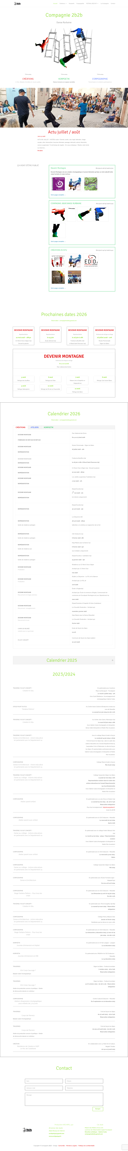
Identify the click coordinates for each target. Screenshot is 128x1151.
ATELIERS (35, 427)
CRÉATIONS (20, 427)
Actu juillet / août (64, 132)
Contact (113, 3)
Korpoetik (71, 3)
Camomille (61, 1145)
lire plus (40, 150)
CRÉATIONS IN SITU (59, 250)
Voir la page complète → (58, 195)
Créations (62, 3)
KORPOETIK (48, 427)
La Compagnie (105, 3)
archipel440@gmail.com (56, 1133)
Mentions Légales (71, 1145)
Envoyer (97, 1109)
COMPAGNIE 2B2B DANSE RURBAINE (66, 203)
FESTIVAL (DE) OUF (91, 3)
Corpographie (80, 3)
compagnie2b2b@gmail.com (68, 320)
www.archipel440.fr (55, 1136)
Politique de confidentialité (86, 1145)
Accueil (55, 3)
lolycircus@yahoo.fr (109, 807)
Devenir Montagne (58, 168)
